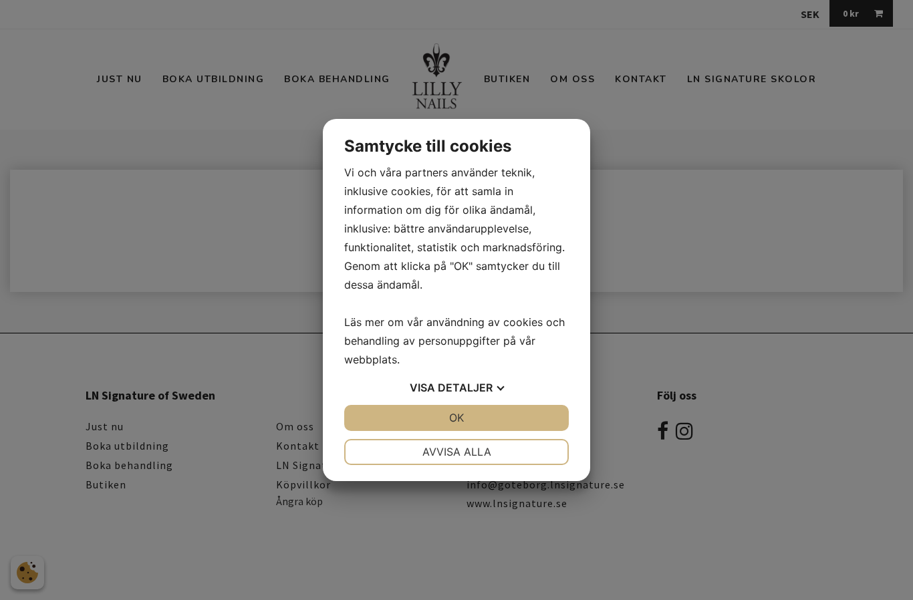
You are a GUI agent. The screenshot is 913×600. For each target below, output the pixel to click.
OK (456, 417)
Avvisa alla (456, 451)
